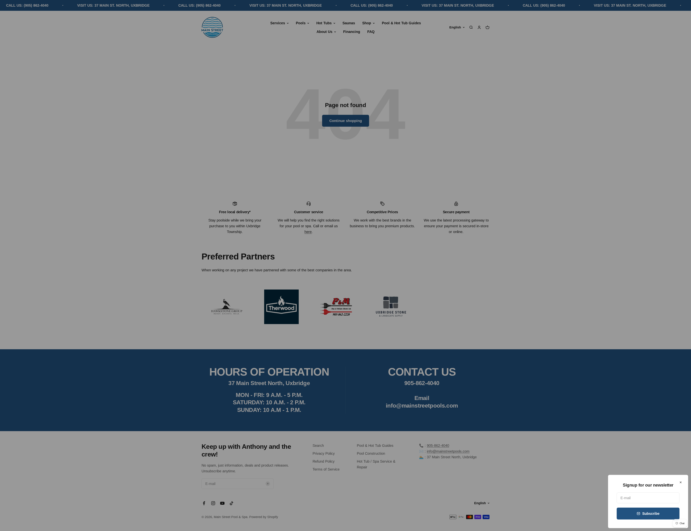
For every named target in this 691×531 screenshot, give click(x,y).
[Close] (680, 482)
